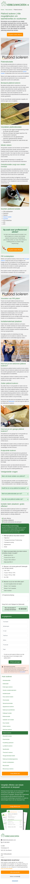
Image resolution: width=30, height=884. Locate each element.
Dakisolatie (6, 683)
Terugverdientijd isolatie (9, 755)
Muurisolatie (6, 765)
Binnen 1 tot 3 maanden (10, 586)
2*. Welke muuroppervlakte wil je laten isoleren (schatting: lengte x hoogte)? (14, 552)
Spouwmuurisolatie (8, 703)
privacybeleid (22, 671)
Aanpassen (15, 881)
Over (2, 855)
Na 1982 (6, 577)
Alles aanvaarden (15, 872)
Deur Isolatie (6, 723)
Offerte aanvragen (15, 662)
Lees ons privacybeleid (6, 868)
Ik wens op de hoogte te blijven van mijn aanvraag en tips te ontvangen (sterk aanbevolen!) (14, 656)
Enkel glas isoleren (8, 687)
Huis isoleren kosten (8, 696)
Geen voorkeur (8, 590)
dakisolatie (11, 401)
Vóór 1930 (6, 570)
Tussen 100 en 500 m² (10, 559)
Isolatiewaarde (6, 693)
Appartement (7, 544)
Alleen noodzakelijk (15, 876)
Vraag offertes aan (15, 773)
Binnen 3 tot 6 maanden (10, 588)
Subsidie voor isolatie (8, 719)
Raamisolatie (6, 739)
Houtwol (5, 218)
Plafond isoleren (18, 9)
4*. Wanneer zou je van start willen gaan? (13, 581)
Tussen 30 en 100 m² (9, 557)
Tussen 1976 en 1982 (9, 575)
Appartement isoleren (8, 706)
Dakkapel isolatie (7, 713)
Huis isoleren (8, 9)
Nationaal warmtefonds (9, 710)
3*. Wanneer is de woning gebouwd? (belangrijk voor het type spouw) (14, 567)
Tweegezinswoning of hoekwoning (13, 540)
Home (2, 9)
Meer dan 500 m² (8, 562)
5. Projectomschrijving (8, 595)
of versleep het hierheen (10, 608)
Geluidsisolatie (6, 680)
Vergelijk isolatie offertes (15, 34)
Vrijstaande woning (9, 542)
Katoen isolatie (7, 217)
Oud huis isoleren (7, 729)
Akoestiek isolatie (7, 736)
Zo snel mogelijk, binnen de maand (13, 584)
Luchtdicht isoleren (7, 746)
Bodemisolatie (6, 716)
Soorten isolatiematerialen (9, 690)
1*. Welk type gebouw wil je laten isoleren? (13, 535)
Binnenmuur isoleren (8, 768)
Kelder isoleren (7, 726)
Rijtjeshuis (6, 538)
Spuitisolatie (6, 749)
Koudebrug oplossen (8, 742)
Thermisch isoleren (8, 752)
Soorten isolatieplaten (8, 762)
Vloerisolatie (6, 700)
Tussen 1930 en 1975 (9, 572)
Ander (5, 547)
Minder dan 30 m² (8, 555)
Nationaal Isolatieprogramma (10, 759)
